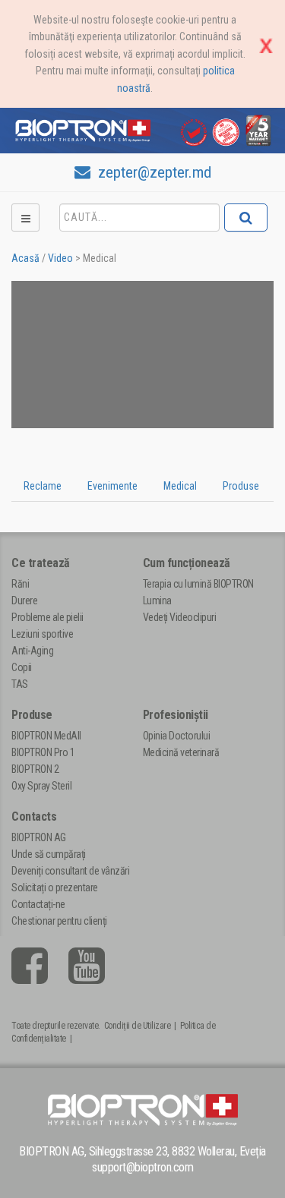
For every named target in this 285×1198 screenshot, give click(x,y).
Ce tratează (40, 563)
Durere (24, 600)
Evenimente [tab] (112, 486)
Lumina (157, 600)
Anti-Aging (32, 651)
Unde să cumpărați (48, 854)
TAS (19, 684)
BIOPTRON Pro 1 (42, 752)
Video (60, 258)
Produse (31, 715)
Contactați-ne (38, 904)
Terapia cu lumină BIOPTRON (198, 584)
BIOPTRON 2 (35, 769)
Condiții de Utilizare (137, 1025)
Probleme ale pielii (47, 617)
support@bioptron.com (142, 1167)
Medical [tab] (180, 486)
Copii (21, 667)
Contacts (33, 816)
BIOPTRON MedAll (46, 736)
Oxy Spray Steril (41, 786)
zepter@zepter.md (152, 172)
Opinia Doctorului (177, 736)
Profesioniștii (175, 715)
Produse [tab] (241, 486)
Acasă (25, 258)
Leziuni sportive (42, 634)
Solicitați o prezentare (54, 887)
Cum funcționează (186, 563)
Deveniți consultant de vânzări (70, 871)
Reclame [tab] (43, 486)
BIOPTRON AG (38, 837)
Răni (20, 584)
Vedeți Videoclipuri (180, 617)
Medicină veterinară (181, 752)
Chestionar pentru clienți (59, 921)
